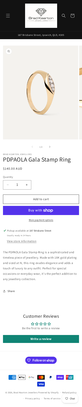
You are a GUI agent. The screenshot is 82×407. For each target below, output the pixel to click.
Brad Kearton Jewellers (26, 392)
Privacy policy (32, 398)
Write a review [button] (40, 339)
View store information (21, 241)
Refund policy (69, 392)
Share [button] (11, 291)
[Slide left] (32, 146)
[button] (8, 15)
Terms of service (52, 398)
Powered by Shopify (48, 392)
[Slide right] (49, 146)
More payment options (41, 219)
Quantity (8, 177)
